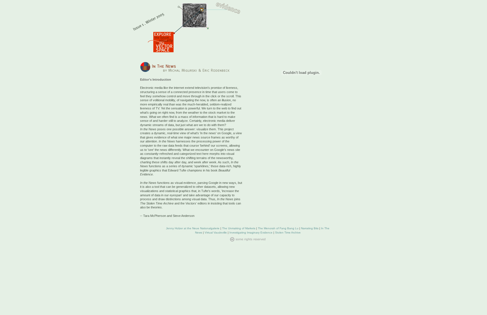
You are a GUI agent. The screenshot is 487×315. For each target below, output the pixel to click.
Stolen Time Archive (288, 232)
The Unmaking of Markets (238, 228)
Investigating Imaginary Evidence (251, 232)
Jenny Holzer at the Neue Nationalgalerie (193, 228)
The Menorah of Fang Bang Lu (278, 228)
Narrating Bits (309, 228)
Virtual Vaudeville (216, 232)
